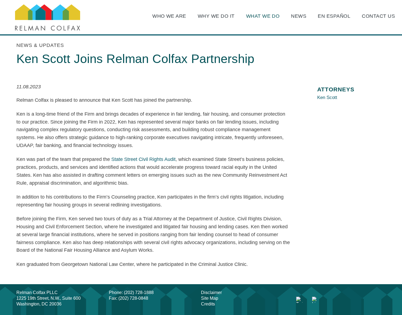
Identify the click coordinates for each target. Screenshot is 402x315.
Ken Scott (327, 97)
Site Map (209, 298)
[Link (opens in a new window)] (299, 300)
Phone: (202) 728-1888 (131, 292)
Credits (208, 304)
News (298, 16)
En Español (334, 16)
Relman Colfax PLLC (37, 292)
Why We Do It (216, 16)
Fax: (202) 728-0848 (128, 298)
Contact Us (378, 16)
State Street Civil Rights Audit (143, 159)
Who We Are (169, 16)
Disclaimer (211, 292)
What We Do (263, 16)
